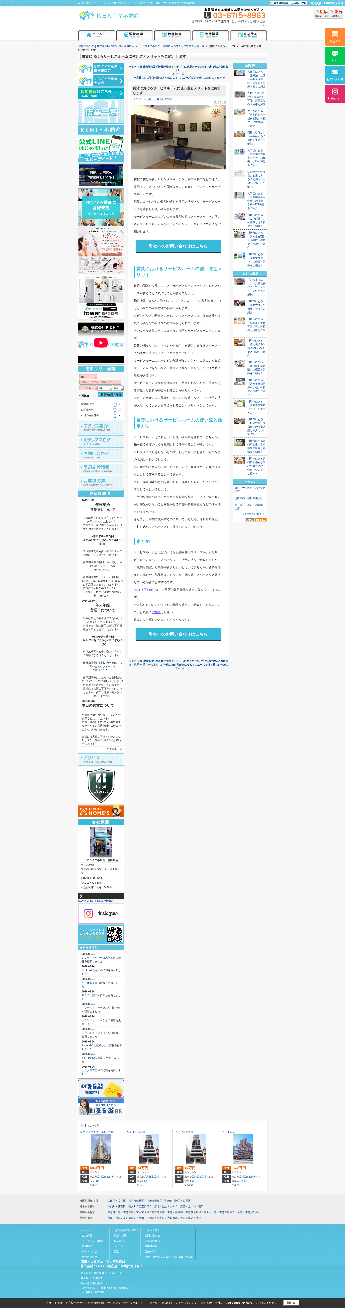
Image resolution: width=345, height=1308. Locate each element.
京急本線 (128, 1212)
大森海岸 (172, 1217)
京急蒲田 (128, 1217)
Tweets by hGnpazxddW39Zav (95, 900)
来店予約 (335, 41)
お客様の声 (151, 1246)
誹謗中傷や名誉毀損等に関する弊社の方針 (169, 1256)
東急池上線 (114, 1212)
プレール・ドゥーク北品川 (97, 1007)
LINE (335, 60)
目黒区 (187, 1200)
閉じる (291, 1302)
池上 (164, 1206)
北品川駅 (142, 1181)
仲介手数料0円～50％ (126, 1230)
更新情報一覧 (115, 748)
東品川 (111, 1206)
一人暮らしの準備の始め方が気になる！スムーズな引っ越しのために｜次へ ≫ (179, 77)
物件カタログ (89, 1256)
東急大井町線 (175, 1212)
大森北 (156, 1206)
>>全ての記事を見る (255, 513)
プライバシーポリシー (95, 1240)
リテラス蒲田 (89, 995)
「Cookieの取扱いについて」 (239, 1303)
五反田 (140, 1217)
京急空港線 (225, 1212)
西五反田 (109, 1176)
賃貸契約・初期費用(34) (248, 498)
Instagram (335, 98)
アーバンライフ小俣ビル (96, 1032)
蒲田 (201, 1206)
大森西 (181, 1206)
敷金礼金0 (119, 1240)
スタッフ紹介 (152, 1230)
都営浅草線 (158, 1212)
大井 (172, 1206)
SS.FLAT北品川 (91, 970)
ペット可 (119, 1246)
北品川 (155, 1176)
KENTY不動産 (143, 589)
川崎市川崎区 (172, 1200)
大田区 (111, 1200)
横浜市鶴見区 (136, 1200)
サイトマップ (89, 1251)
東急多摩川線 (193, 1212)
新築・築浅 (120, 1235)
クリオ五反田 (89, 982)
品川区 (100, 1176)
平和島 (150, 1217)
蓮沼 (182, 1217)
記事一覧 (178, 74)
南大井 (132, 1206)
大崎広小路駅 (239, 1181)
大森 (118, 1217)
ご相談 (156, 612)
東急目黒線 (251, 1212)
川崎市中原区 (154, 1200)
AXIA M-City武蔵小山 (94, 1045)
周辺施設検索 (152, 1240)
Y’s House (89, 1057)
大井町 (161, 1217)
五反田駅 (94, 1181)
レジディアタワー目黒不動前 (99, 957)
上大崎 (192, 1206)
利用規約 (87, 1246)
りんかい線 (210, 1212)
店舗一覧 (150, 1251)
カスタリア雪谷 (91, 1070)
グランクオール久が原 (95, 1020)
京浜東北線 (142, 1212)
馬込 (190, 1217)
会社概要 (87, 1235)
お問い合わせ (152, 1235)
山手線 (239, 1212)
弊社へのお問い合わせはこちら (178, 246)
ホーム (85, 1230)
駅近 (116, 1251)
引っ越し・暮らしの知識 (158, 99)
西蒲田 (122, 1206)
